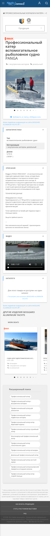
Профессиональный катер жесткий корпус (23, 461)
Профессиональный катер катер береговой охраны (22, 423)
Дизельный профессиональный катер (24, 455)
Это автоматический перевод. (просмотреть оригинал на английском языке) (22, 226)
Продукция (24, 28)
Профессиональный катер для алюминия (22, 409)
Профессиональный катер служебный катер (24, 430)
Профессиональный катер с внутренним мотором (21, 402)
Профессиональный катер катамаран (24, 450)
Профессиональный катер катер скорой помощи (22, 475)
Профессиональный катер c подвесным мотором (21, 416)
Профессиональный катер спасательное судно (20, 444)
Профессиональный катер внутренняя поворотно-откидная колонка (25, 468)
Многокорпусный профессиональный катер (24, 437)
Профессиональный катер (20, 396)
